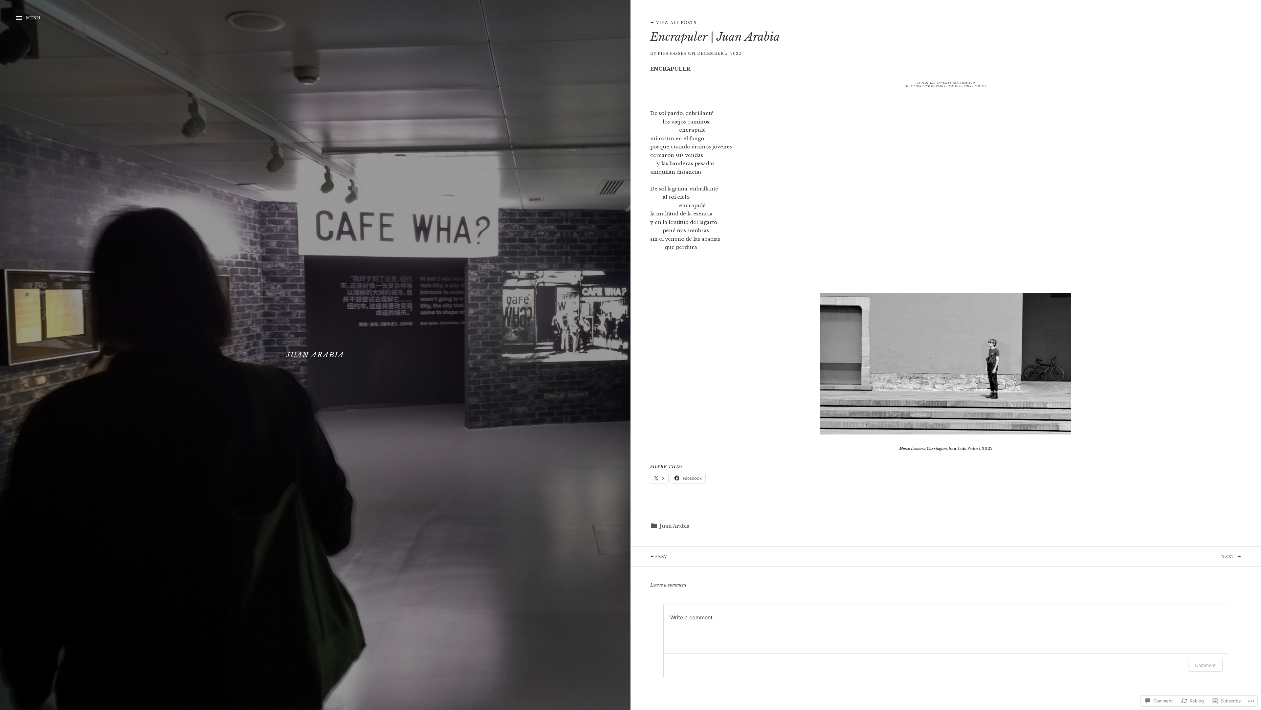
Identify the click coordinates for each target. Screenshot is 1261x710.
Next (1091, 556)
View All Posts (676, 22)
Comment (1205, 665)
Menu (33, 18)
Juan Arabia (315, 355)
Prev (648, 556)
